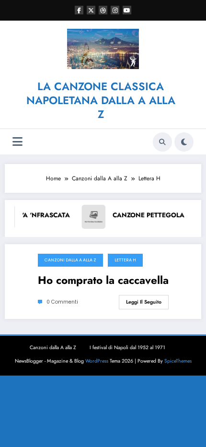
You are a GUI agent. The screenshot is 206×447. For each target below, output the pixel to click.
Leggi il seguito (143, 302)
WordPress (96, 361)
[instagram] (115, 10)
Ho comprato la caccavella (103, 280)
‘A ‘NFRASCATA (35, 215)
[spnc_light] (184, 142)
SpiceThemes (178, 361)
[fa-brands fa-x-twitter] (91, 10)
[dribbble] (103, 10)
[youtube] (127, 10)
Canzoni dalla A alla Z (70, 260)
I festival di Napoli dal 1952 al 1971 (127, 347)
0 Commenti (62, 302)
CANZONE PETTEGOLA (138, 215)
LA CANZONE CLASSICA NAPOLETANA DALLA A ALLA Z (100, 100)
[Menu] (17, 141)
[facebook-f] (79, 10)
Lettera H (125, 260)
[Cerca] (162, 142)
